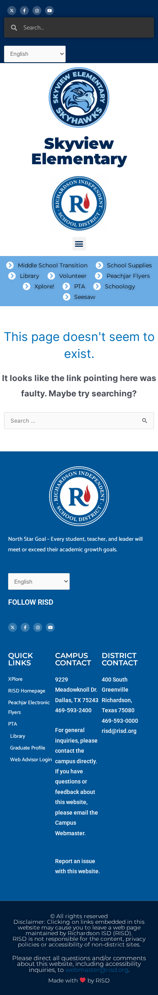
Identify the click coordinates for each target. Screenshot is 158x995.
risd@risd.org (119, 731)
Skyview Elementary (79, 151)
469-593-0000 (120, 721)
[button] (79, 243)
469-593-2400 (73, 710)
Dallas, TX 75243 (76, 700)
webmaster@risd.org (96, 970)
